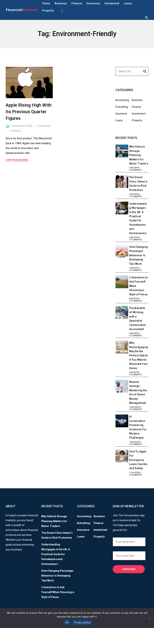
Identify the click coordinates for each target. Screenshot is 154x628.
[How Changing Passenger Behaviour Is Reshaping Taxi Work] (122, 252)
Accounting (122, 100)
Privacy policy (82, 622)
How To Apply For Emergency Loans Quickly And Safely (138, 460)
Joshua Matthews (21, 126)
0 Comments (135, 170)
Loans (128, 3)
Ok (67, 622)
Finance (76, 3)
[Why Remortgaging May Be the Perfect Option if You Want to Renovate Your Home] (122, 348)
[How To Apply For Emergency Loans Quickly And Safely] (122, 456)
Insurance (93, 3)
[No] (149, 618)
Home (46, 3)
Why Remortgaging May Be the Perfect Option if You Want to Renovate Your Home (138, 355)
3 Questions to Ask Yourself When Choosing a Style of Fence (57, 592)
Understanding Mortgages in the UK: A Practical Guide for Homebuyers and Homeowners (55, 554)
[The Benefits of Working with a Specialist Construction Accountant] (122, 313)
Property (48, 10)
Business (61, 3)
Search (144, 72)
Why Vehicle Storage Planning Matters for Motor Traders (138, 155)
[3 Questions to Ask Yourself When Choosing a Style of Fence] (122, 282)
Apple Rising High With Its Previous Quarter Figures (28, 112)
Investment (112, 3)
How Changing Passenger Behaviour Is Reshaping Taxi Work (138, 255)
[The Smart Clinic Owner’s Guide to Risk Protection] (122, 182)
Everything (122, 106)
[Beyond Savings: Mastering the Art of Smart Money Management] (122, 387)
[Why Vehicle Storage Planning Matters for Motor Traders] (122, 151)
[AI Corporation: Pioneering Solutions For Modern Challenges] (122, 421)
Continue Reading (17, 160)
